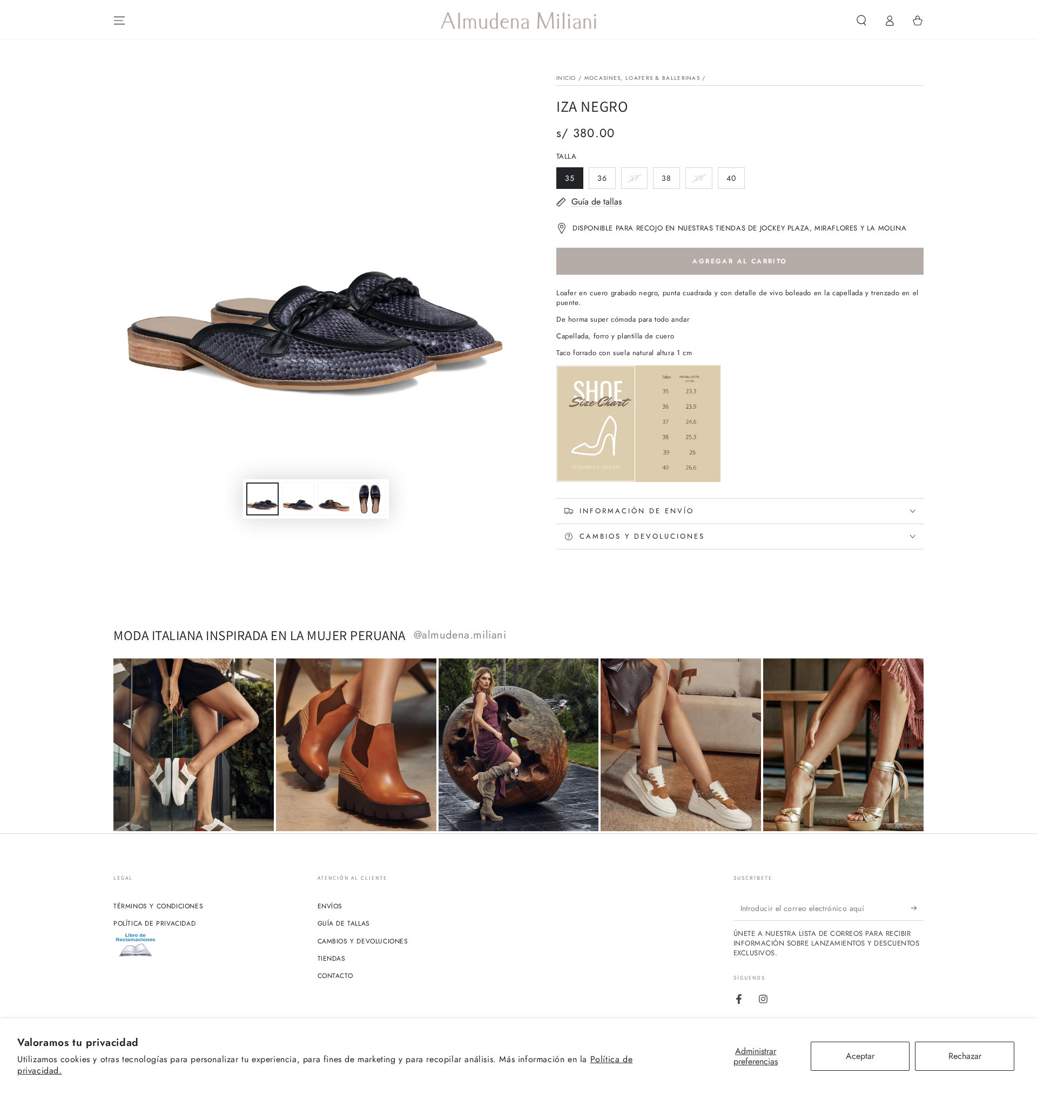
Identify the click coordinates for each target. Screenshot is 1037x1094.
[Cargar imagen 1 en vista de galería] (262, 499)
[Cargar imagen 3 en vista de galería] (334, 499)
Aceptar (860, 1056)
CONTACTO (335, 976)
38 (670, 181)
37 (638, 181)
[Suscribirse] (917, 908)
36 (606, 181)
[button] (861, 20)
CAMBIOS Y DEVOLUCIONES (363, 941)
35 (573, 181)
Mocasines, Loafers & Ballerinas (642, 78)
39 (702, 181)
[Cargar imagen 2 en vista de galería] (298, 499)
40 (735, 181)
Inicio (566, 78)
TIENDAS (332, 958)
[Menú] (119, 20)
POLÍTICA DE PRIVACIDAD (154, 923)
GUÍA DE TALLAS (344, 923)
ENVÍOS (330, 906)
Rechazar (964, 1056)
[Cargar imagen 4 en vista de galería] (369, 499)
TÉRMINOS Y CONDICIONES (158, 906)
